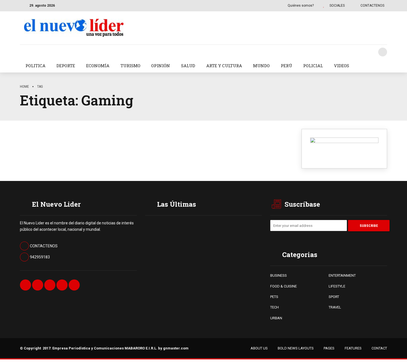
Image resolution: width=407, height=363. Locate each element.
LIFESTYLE (337, 286)
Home (24, 86)
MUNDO (261, 65)
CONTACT (379, 348)
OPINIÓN (160, 65)
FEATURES (353, 348)
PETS (274, 297)
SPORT (334, 297)
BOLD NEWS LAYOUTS (296, 348)
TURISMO (130, 65)
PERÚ (286, 65)
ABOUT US (259, 348)
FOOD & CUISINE (283, 286)
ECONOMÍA (97, 65)
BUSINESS (278, 275)
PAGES (329, 348)
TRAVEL (335, 307)
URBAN (276, 318)
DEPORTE (65, 65)
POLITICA (35, 65)
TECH (274, 307)
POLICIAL (313, 65)
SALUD (188, 65)
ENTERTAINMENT (342, 275)
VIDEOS (341, 65)
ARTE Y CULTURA (224, 65)
